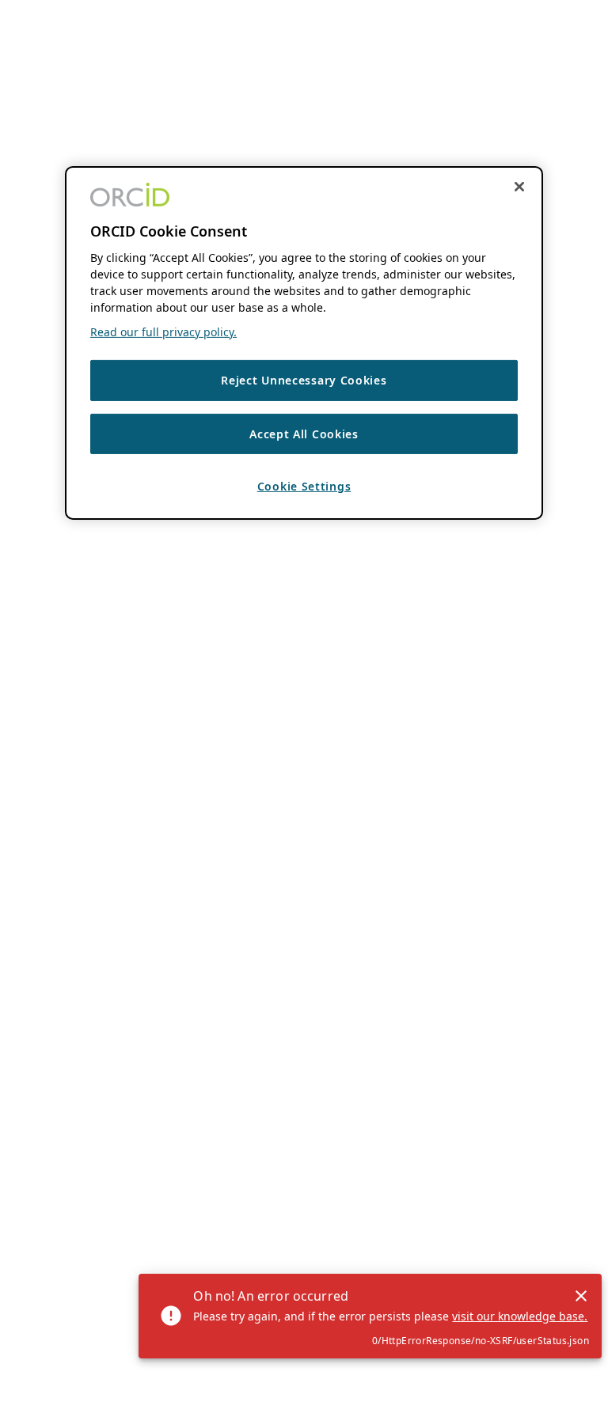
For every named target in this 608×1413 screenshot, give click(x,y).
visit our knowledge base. (519, 1316)
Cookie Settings (304, 486)
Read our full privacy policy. (163, 331)
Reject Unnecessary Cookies (303, 380)
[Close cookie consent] (519, 186)
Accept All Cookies (304, 433)
